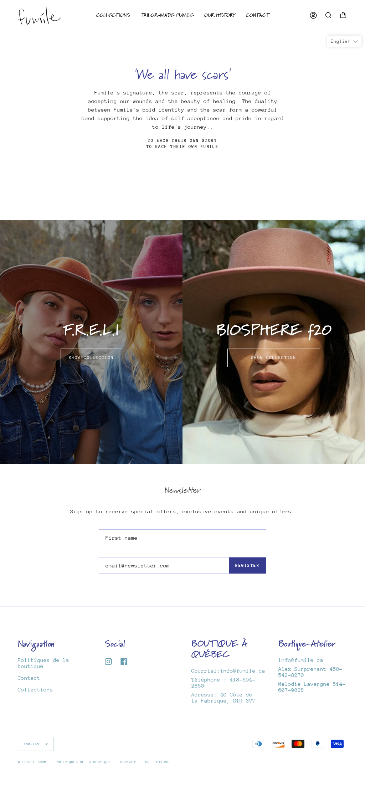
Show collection (91, 357)
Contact (29, 678)
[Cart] (343, 15)
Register (247, 565)
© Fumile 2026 (32, 762)
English (33, 744)
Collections (35, 689)
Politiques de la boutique (83, 762)
